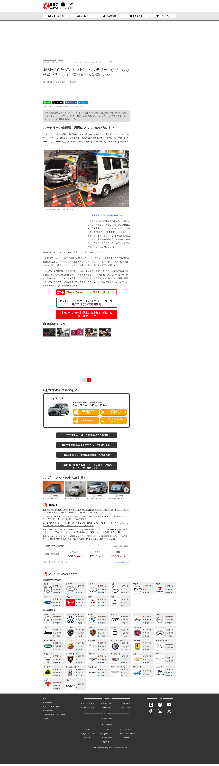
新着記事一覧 (48, 703)
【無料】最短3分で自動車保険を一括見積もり (86, 455)
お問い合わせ (48, 710)
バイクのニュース (87, 734)
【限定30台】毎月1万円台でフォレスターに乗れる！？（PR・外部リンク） (87, 466)
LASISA (87, 730)
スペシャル (164, 15)
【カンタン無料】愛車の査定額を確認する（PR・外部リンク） (86, 314)
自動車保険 (107, 708)
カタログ (84, 15)
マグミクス (87, 738)
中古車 (57, 592)
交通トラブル (53, 106)
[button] (46, 489)
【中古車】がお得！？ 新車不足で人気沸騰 (86, 435)
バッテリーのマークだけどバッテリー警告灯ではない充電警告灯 (87, 302)
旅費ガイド (107, 742)
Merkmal (126, 738)
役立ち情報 (63, 106)
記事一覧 (58, 586)
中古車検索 (111, 15)
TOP (44, 698)
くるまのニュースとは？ (52, 707)
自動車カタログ (107, 704)
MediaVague (107, 725)
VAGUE (107, 730)
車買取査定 (137, 15)
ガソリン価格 (126, 708)
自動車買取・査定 (87, 708)
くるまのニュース (87, 704)
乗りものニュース (106, 734)
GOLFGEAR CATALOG (126, 734)
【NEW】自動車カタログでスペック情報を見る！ (86, 445)
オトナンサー (107, 738)
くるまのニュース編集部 (67, 82)
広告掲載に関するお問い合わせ (54, 715)
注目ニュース (74, 106)
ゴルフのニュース (126, 730)
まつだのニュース (106, 719)
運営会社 (46, 718)
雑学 (82, 106)
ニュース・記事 (58, 15)
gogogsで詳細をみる (123, 562)
